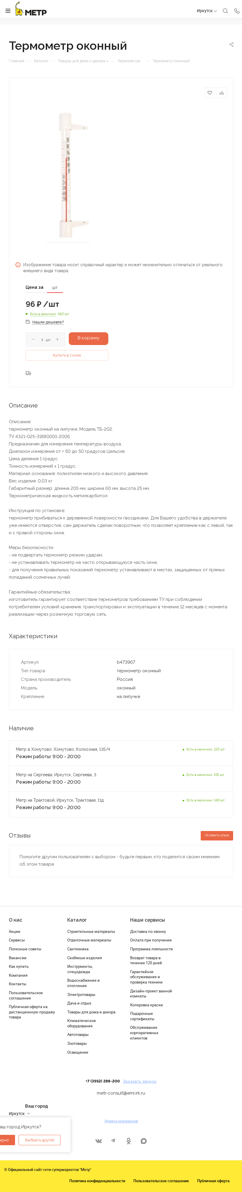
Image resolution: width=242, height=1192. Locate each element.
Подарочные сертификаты (142, 1016)
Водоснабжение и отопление (83, 983)
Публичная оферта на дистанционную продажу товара (32, 1012)
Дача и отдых (79, 1003)
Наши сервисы (147, 920)
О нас (15, 920)
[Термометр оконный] (68, 178)
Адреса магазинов (121, 1121)
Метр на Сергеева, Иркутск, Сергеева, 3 (56, 774)
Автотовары (78, 1034)
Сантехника (78, 949)
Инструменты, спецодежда (80, 969)
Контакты (17, 983)
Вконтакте (98, 1141)
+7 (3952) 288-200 (103, 1081)
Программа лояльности (151, 949)
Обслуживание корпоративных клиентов (144, 1032)
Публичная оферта (213, 1181)
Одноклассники (128, 1141)
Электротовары (81, 994)
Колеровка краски (146, 1004)
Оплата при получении (151, 940)
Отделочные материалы (89, 940)
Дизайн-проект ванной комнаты (151, 993)
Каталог (77, 920)
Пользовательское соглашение (26, 995)
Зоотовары (77, 1043)
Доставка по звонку (148, 931)
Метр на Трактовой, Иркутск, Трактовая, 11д (60, 800)
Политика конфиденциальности (97, 1181)
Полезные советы (25, 949)
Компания (18, 975)
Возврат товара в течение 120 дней (146, 960)
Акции (14, 931)
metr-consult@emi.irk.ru (121, 1093)
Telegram (113, 1141)
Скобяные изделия (84, 957)
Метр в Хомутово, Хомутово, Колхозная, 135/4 (63, 749)
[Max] (143, 1141)
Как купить (19, 966)
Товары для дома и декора (91, 1012)
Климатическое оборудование (81, 1023)
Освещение (77, 1052)
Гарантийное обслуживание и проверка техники (146, 977)
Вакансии (18, 957)
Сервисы (17, 940)
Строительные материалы (91, 931)
